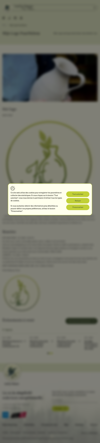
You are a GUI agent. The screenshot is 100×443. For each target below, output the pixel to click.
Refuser (78, 200)
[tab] (48, 353)
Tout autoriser (77, 194)
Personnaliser (77, 207)
